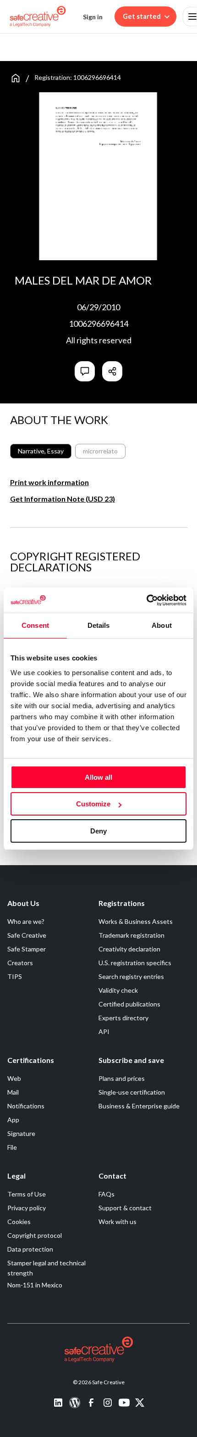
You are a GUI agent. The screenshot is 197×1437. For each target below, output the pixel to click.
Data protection (30, 1249)
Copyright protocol (34, 1235)
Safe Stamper (26, 949)
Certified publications (129, 1004)
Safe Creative (26, 935)
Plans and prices (121, 1078)
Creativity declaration (129, 949)
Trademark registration (131, 935)
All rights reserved (98, 340)
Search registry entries (131, 976)
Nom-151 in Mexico (34, 1285)
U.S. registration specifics (134, 963)
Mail (13, 1092)
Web (14, 1078)
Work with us (117, 1221)
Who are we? (25, 921)
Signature (21, 1133)
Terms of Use (26, 1194)
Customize (93, 804)
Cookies (19, 1221)
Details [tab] (99, 625)
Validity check (118, 990)
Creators (20, 963)
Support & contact (125, 1208)
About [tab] (162, 625)
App (13, 1120)
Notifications (25, 1106)
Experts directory (123, 1018)
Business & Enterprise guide (139, 1106)
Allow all (98, 777)
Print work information (49, 482)
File (12, 1147)
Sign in (93, 17)
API (103, 1031)
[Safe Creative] (37, 16)
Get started (142, 16)
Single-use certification (131, 1092)
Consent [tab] (35, 625)
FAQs (106, 1194)
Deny (98, 831)
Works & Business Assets (135, 921)
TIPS (14, 976)
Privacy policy (26, 1208)
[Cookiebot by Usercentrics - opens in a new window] (146, 600)
